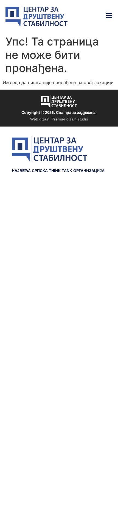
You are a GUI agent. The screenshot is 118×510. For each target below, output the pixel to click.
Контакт (96, 255)
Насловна (93, 197)
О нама (96, 247)
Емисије (96, 222)
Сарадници (92, 239)
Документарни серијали (76, 206)
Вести (98, 230)
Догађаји (95, 214)
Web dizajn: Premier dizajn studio (59, 119)
